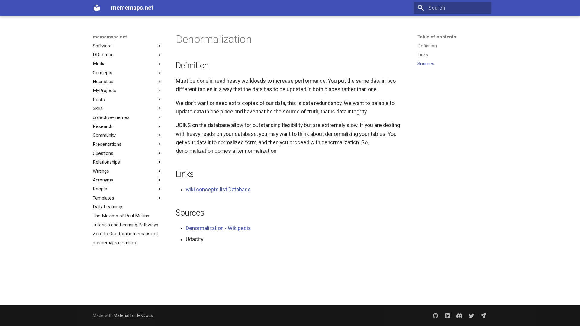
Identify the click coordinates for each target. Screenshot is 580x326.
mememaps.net (110, 37)
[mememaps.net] (96, 7)
